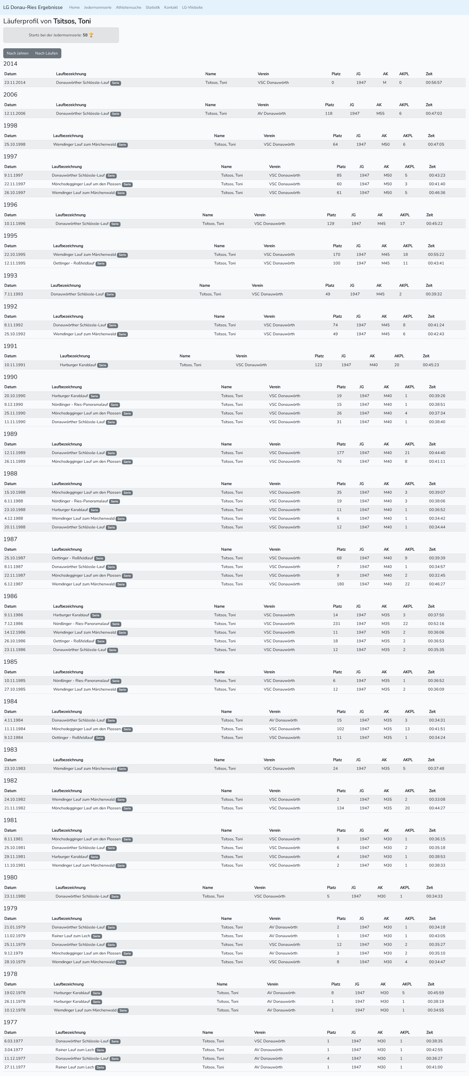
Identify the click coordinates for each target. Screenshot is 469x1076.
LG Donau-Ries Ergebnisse (33, 7)
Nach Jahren (17, 53)
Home (74, 7)
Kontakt (171, 7)
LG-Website (192, 7)
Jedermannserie (98, 7)
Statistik (153, 7)
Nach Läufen (46, 53)
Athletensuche (128, 7)
